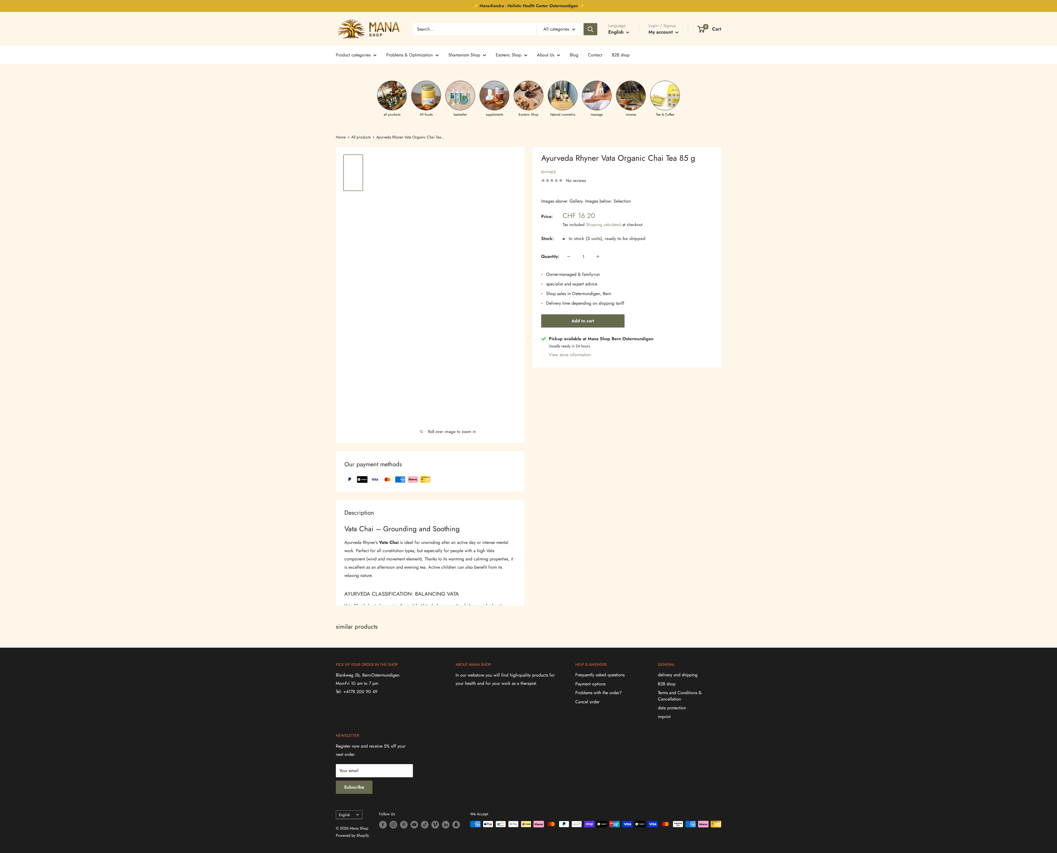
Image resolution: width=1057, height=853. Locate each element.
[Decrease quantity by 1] (568, 256)
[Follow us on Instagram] (393, 825)
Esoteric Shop (508, 55)
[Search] (590, 29)
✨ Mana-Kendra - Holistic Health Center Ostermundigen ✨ (528, 6)
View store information (570, 354)
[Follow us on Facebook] (383, 825)
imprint (664, 716)
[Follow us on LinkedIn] (446, 825)
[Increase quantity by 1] (598, 256)
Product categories (353, 55)
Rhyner (548, 172)
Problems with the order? (598, 693)
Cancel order (587, 702)
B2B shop (621, 55)
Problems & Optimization (409, 55)
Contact (595, 55)
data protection (672, 708)
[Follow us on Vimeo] (435, 825)
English (344, 814)
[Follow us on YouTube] (414, 825)
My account (661, 32)
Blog (574, 55)
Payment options (590, 684)
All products (361, 137)
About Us (545, 55)
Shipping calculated (603, 225)
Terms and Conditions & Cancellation (680, 696)
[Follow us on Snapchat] (456, 825)
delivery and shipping (678, 675)
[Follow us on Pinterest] (404, 825)
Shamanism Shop (464, 55)
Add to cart (582, 321)
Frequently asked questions (600, 675)
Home (341, 137)
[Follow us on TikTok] (425, 825)
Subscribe (354, 787)
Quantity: (550, 256)
